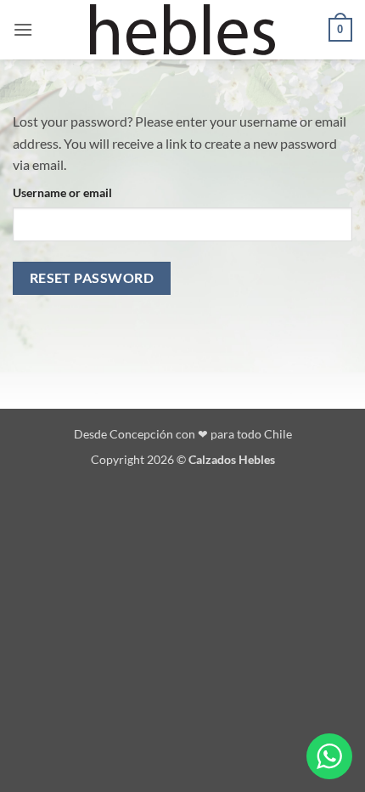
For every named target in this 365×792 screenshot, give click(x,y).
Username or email (62, 192)
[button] (23, 29)
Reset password (92, 278)
